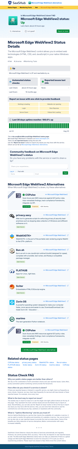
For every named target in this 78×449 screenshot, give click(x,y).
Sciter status (27, 365)
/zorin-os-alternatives (18, 299)
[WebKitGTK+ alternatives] (12, 236)
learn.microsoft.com (42, 138)
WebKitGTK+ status (46, 362)
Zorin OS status (40, 365)
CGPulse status (13, 362)
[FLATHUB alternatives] (12, 271)
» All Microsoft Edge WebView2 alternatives (39, 350)
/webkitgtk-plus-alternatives (20, 233)
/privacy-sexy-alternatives (19, 213)
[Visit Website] (67, 215)
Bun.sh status (62, 362)
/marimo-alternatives (17, 316)
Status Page (28, 446)
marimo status (54, 365)
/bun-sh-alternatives (17, 248)
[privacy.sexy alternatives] (12, 216)
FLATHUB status (14, 365)
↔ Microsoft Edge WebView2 (56, 194)
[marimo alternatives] (12, 319)
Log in (12, 171)
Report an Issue (63, 31)
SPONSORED (11, 194)
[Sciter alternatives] (12, 286)
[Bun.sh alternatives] (12, 250)
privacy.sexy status (29, 362)
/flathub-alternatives (17, 268)
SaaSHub (36, 446)
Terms (51, 446)
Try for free (26, 206)
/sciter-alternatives (17, 284)
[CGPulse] (18, 195)
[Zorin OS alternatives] (12, 302)
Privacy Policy (44, 446)
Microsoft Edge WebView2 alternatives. (35, 144)
